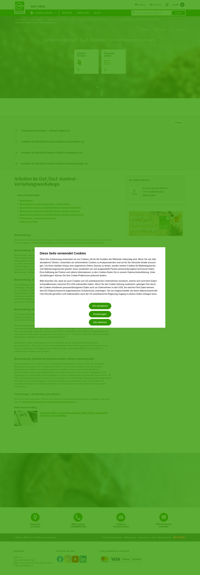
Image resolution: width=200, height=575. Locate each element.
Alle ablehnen (100, 322)
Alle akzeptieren (100, 306)
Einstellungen (100, 314)
